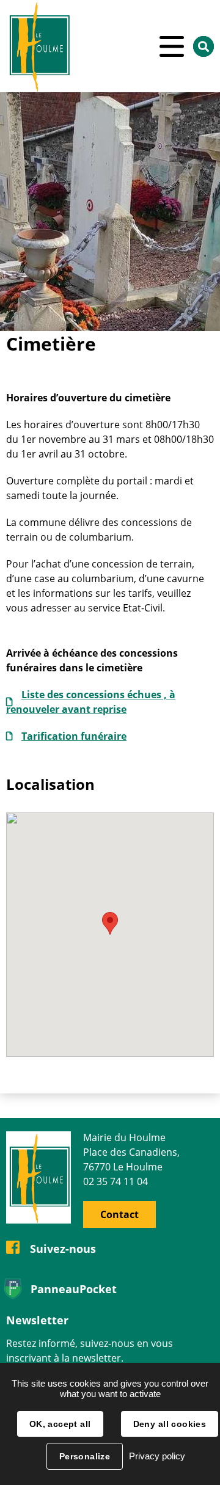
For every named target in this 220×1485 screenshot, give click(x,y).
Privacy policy (157, 1456)
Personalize (85, 1456)
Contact (119, 1214)
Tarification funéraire (74, 736)
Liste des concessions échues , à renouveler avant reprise (90, 702)
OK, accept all (60, 1424)
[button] (110, 923)
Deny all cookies (170, 1424)
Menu (172, 46)
